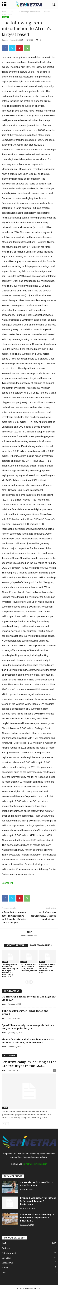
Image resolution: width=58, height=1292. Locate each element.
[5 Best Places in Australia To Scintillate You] (10, 1187)
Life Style (6, 1258)
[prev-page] (27, 982)
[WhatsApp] (27, 48)
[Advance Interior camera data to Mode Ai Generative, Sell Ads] (47, 956)
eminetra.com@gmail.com (35, 1164)
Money (5, 1267)
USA (4, 1272)
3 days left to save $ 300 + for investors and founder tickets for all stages (14, 917)
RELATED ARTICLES (16, 945)
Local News (7, 1263)
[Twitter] (12, 48)
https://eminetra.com (29, 936)
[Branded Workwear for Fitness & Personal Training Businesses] (10, 1203)
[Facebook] (5, 48)
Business (6, 1248)
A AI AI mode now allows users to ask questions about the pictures (28, 968)
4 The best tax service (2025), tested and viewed (43, 916)
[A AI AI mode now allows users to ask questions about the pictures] (29, 956)
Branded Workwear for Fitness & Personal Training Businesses (38, 1201)
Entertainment (9, 1253)
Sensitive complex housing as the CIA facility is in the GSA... (29, 1064)
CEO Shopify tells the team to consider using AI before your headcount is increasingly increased (10, 970)
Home (4, 11)
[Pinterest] (19, 48)
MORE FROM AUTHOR (41, 945)
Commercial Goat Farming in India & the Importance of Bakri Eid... (37, 1217)
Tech (11, 11)
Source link (7, 882)
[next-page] (31, 982)
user (6, 40)
